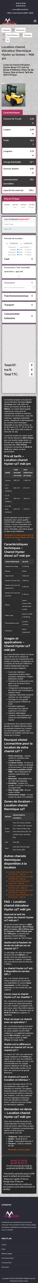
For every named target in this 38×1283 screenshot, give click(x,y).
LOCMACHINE (18, 1278)
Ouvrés (28, 250)
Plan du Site (5, 1267)
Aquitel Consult (23, 1281)
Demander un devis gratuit (19, 1150)
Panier (3, 1249)
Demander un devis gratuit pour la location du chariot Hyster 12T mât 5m (19, 537)
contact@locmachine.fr (20, 9)
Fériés (21, 250)
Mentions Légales (7, 1253)
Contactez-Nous (7, 1262)
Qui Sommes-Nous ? (8, 1258)
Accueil (4, 1244)
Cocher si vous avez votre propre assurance (14, 287)
